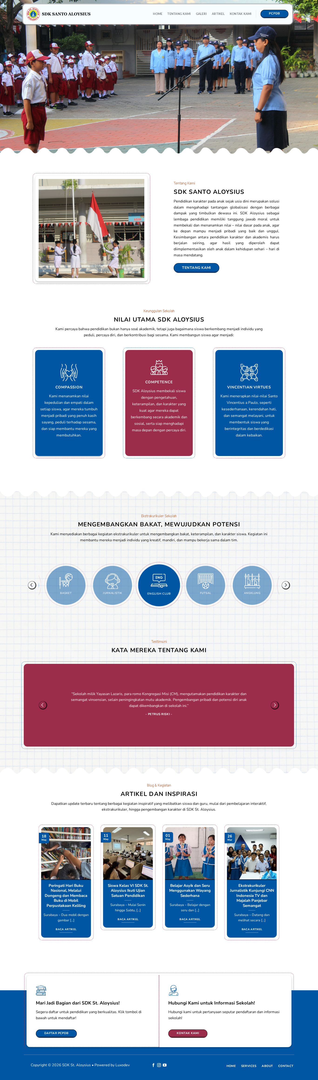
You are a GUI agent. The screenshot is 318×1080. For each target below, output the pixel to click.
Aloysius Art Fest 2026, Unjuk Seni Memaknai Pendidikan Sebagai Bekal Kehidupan (191, 893)
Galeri (201, 14)
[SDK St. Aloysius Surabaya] (59, 14)
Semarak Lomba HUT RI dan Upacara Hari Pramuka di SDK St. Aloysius (129, 893)
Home (157, 14)
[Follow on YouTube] (164, 1065)
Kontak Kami (241, 14)
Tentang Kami (179, 14)
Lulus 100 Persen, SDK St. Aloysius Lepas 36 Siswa (253, 890)
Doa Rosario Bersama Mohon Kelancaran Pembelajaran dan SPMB (67, 890)
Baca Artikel (67, 919)
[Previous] (32, 585)
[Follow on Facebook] (153, 1065)
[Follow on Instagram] (159, 1065)
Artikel (218, 14)
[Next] (286, 585)
